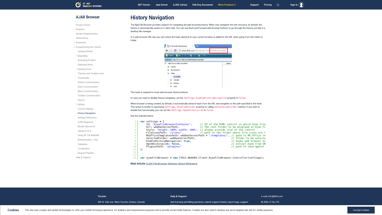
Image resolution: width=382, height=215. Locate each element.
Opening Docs (84, 69)
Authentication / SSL (88, 139)
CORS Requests (85, 122)
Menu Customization (88, 91)
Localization (84, 148)
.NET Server (143, 4)
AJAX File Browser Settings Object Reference (171, 163)
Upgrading (82, 55)
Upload (81, 104)
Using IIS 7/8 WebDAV (88, 135)
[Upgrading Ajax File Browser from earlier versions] (77, 56)
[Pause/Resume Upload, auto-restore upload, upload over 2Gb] (77, 105)
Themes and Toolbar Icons (91, 73)
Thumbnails (83, 78)
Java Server (161, 4)
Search (81, 100)
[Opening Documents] (77, 69)
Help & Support (83, 157)
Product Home (83, 25)
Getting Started (85, 51)
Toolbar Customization (89, 95)
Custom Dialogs (85, 109)
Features (80, 29)
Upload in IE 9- (85, 131)
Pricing (268, 4)
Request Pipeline (86, 153)
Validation (82, 144)
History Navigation (87, 113)
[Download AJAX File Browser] (75, 43)
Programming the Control (88, 47)
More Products (226, 4)
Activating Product (87, 60)
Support (254, 4)
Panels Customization (88, 82)
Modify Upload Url (86, 126)
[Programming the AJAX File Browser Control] (75, 47)
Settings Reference (87, 117)
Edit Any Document (202, 4)
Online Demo (82, 38)
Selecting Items (85, 64)
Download (81, 42)
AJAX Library (180, 4)
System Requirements (87, 33)
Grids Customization (88, 86)
